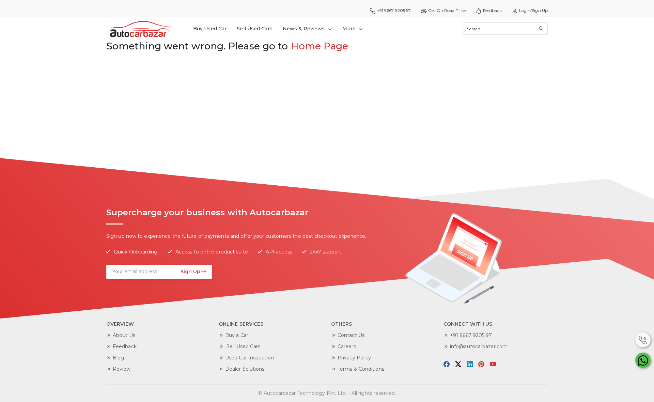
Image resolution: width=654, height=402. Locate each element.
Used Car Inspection (249, 358)
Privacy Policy (354, 358)
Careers (347, 346)
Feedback (492, 10)
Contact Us (351, 335)
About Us (124, 335)
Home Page (319, 46)
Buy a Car (236, 335)
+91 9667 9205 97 (471, 335)
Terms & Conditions (361, 369)
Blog (118, 358)
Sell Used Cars (254, 29)
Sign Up (190, 271)
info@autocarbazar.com (479, 346)
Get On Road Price (447, 10)
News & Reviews (304, 29)
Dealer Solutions (245, 369)
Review (122, 369)
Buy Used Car (210, 29)
